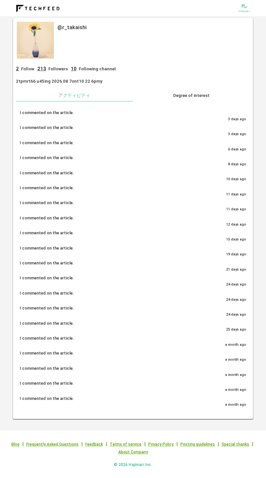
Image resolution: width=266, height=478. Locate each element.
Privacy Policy (161, 444)
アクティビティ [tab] (74, 95)
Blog (15, 444)
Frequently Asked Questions (52, 444)
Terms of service (125, 444)
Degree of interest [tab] (191, 95)
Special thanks (235, 444)
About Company (133, 452)
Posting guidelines (197, 444)
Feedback (94, 444)
